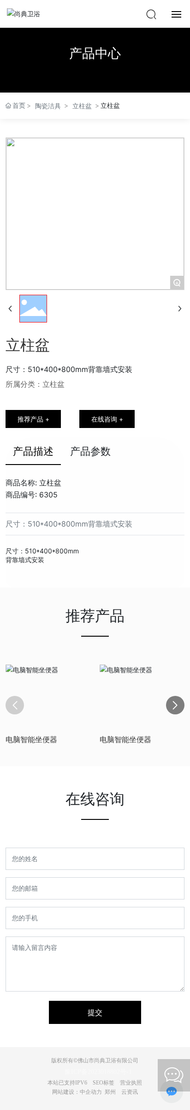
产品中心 (95, 53)
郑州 (110, 1092)
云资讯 (129, 1092)
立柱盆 (82, 106)
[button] (175, 705)
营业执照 (131, 1082)
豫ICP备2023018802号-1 (98, 1071)
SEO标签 (103, 1082)
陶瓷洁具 (48, 106)
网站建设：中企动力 (77, 1092)
